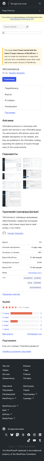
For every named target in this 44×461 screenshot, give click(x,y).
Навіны (5, 370)
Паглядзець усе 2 (35, 273)
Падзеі (26, 390)
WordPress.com (10, 406)
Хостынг (6, 374)
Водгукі (8, 94)
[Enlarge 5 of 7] (38, 161)
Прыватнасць (8, 378)
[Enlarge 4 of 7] (18, 194)
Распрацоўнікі (8, 394)
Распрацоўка (11, 106)
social (30, 283)
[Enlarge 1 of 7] (18, 161)
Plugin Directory (8, 11)
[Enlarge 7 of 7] (38, 183)
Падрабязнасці (11, 88)
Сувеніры (28, 398)
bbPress (7, 414)
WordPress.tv (9, 398)
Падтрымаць (30, 394)
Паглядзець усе (34, 334)
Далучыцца (28, 386)
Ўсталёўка (9, 100)
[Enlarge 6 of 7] (38, 172)
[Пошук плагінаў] (27, 26)
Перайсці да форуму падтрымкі (16, 351)
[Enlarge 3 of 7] (18, 184)
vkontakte (37, 283)
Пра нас (6, 366)
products (37, 278)
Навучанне (7, 386)
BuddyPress (8, 418)
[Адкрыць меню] (40, 3)
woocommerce (35, 287)
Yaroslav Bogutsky (17, 73)
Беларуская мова (16, 429)
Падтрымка (10, 112)
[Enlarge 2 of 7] (18, 176)
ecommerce (28, 278)
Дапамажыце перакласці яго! (22, 19)
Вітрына (26, 366)
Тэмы (25, 370)
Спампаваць (9, 79)
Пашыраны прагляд (11, 294)
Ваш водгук (7, 334)
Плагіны (26, 374)
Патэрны (27, 378)
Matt (5, 410)
